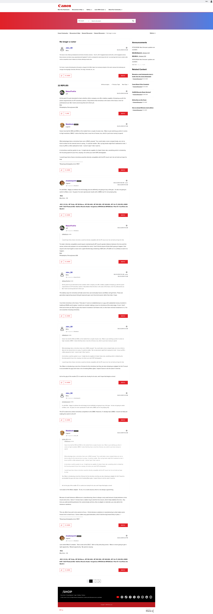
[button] (129, 293)
